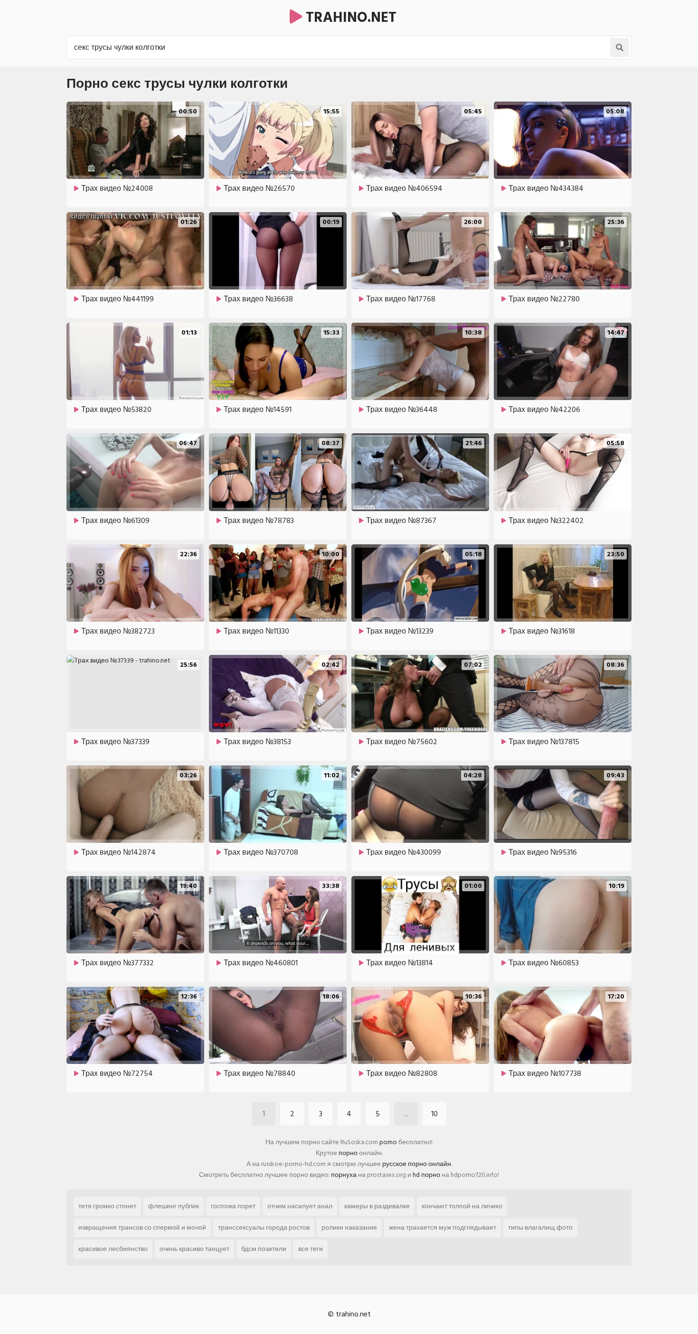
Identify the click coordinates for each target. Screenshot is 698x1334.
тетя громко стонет (107, 1206)
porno (388, 1142)
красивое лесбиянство (113, 1248)
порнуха (344, 1174)
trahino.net (349, 17)
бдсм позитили (263, 1248)
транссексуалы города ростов (264, 1227)
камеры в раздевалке (377, 1206)
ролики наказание (349, 1227)
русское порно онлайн (416, 1163)
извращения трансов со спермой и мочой (142, 1227)
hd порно (426, 1174)
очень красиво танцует (194, 1248)
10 (434, 1114)
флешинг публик (173, 1206)
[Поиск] (619, 47)
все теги (310, 1248)
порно (348, 1152)
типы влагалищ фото (540, 1227)
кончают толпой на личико (462, 1206)
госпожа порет (233, 1206)
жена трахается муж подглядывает (442, 1227)
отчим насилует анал (299, 1206)
